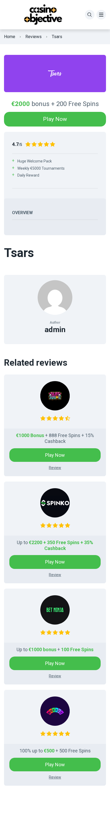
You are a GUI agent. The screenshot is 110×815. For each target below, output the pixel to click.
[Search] (90, 14)
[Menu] (101, 14)
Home (9, 36)
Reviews (33, 36)
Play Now (55, 119)
